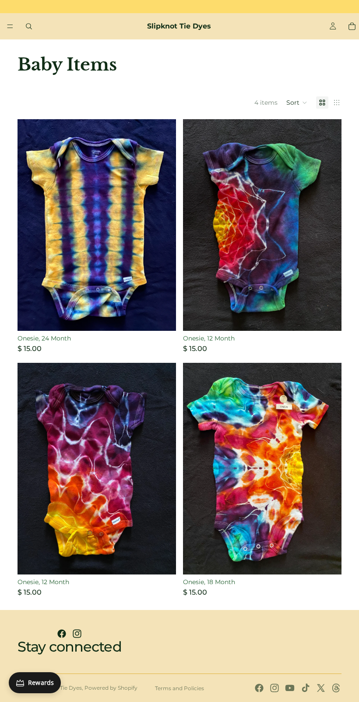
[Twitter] (321, 688)
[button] (296, 102)
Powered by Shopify (110, 687)
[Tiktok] (305, 688)
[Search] (29, 26)
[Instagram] (77, 633)
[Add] (162, 317)
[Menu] (10, 26)
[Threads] (336, 688)
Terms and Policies (179, 688)
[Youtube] (290, 688)
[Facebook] (61, 633)
